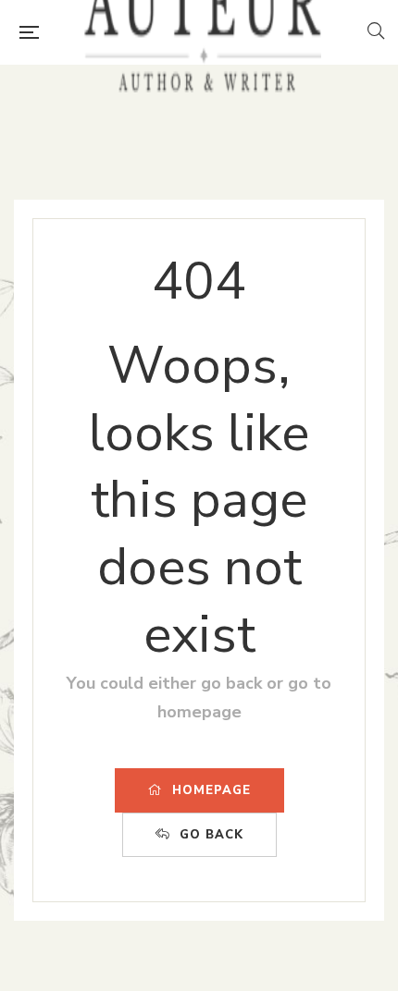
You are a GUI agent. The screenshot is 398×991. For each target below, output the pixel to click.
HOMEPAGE (211, 790)
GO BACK (211, 834)
